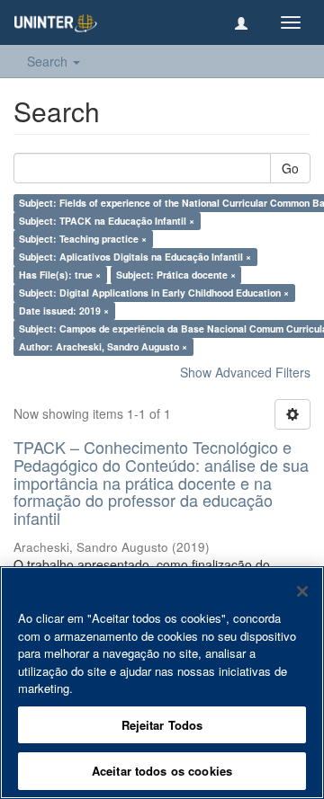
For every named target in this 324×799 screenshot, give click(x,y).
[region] (162, 682)
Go (290, 168)
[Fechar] (302, 591)
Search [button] (49, 61)
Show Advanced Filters (245, 372)
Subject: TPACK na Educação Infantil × (106, 220)
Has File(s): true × (60, 274)
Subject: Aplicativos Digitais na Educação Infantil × (135, 256)
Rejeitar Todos (162, 724)
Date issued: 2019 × (64, 310)
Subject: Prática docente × (176, 274)
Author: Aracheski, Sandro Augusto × (103, 346)
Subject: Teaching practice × (83, 238)
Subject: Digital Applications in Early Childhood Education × (154, 292)
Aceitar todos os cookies (162, 770)
